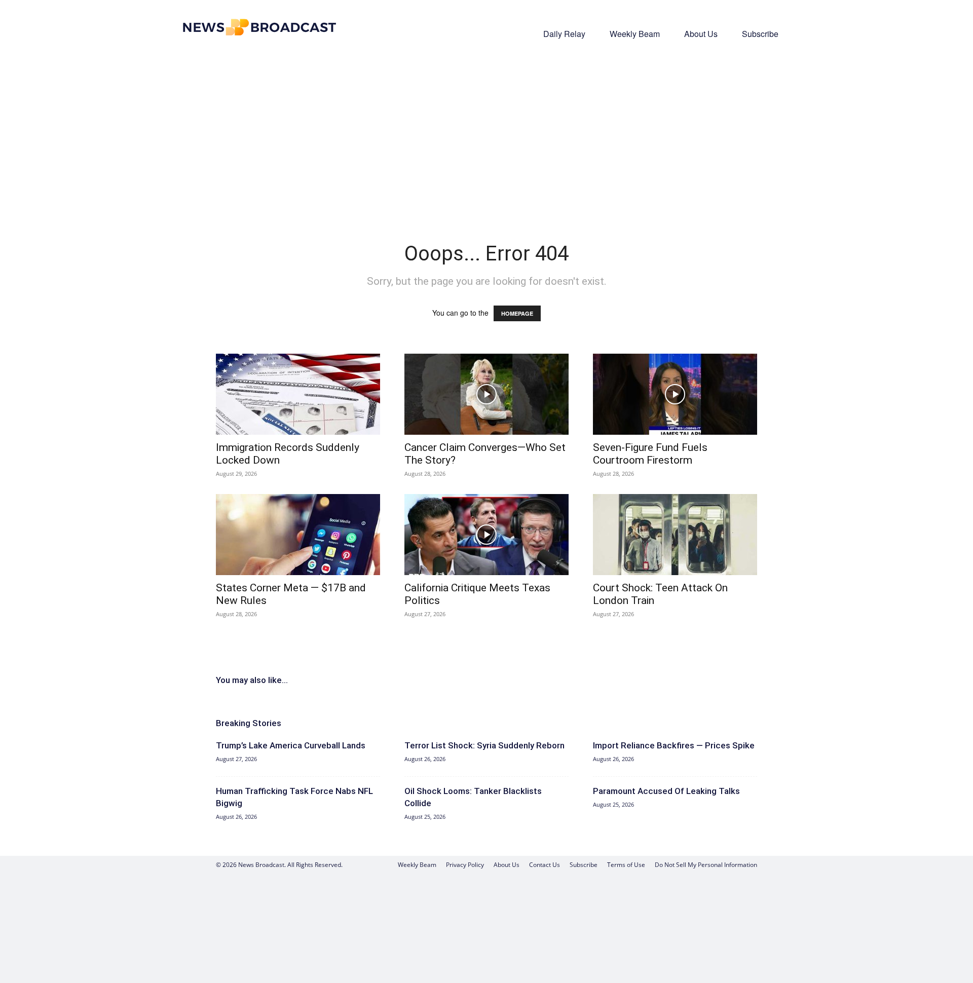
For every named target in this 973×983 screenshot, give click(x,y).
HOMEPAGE (517, 313)
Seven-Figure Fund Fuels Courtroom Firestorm (650, 453)
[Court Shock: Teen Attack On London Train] (675, 534)
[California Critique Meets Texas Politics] (486, 534)
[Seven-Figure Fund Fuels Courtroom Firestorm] (675, 394)
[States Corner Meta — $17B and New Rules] (298, 534)
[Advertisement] (486, 130)
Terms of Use (626, 864)
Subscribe (760, 34)
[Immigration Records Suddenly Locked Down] (298, 394)
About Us (701, 34)
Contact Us (544, 864)
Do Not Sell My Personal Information (706, 864)
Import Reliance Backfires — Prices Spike (674, 745)
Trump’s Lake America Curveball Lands (290, 745)
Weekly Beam (635, 34)
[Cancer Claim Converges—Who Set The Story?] (486, 394)
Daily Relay (564, 34)
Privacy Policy (465, 864)
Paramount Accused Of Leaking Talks (666, 791)
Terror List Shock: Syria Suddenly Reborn (484, 745)
